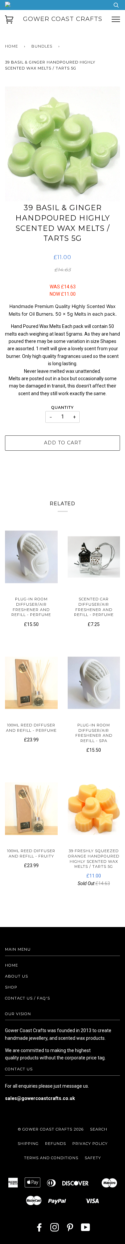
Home (11, 46)
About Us (16, 976)
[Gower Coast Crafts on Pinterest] (70, 1229)
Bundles (41, 46)
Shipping (28, 1143)
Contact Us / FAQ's (27, 998)
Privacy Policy (90, 1143)
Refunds (55, 1143)
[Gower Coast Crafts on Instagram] (54, 1229)
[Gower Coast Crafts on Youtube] (85, 1229)
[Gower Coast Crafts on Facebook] (39, 1229)
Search (98, 1129)
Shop (11, 987)
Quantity (62, 407)
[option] (62, 143)
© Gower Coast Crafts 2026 (51, 1129)
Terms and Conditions (51, 1158)
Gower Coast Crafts (62, 19)
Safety (93, 1158)
